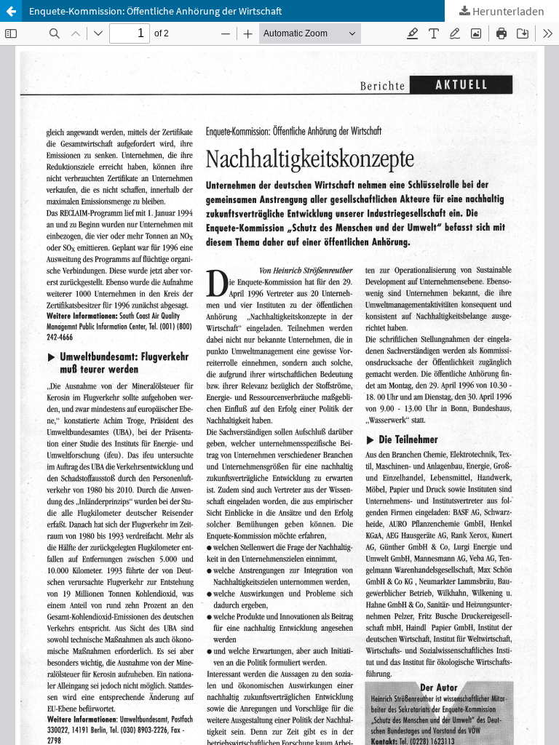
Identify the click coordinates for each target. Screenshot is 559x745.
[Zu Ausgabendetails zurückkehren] (11, 11)
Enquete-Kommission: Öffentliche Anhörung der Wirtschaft (155, 10)
